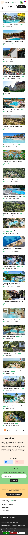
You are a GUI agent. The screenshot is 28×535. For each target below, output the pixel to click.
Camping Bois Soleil (9, 320)
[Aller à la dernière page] (23, 430)
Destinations (5, 507)
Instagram (20, 462)
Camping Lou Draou (9, 60)
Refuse (14, 533)
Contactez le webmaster (14, 494)
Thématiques (5, 510)
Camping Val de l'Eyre (9, 353)
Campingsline (10, 2)
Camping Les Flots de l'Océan (12, 196)
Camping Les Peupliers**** (11, 110)
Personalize (21, 533)
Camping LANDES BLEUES (10, 25)
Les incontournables (7, 504)
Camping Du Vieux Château (11, 213)
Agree (6, 533)
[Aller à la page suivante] (21, 430)
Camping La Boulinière (9, 266)
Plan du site (16, 522)
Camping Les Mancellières (11, 388)
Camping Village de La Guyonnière (13, 126)
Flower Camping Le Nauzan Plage (12, 405)
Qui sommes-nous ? (6, 522)
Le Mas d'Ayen (7, 93)
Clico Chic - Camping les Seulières (13, 301)
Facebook (9, 462)
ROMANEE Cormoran (9, 336)
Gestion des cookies (11, 528)
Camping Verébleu (8, 423)
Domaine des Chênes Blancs (11, 76)
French (25, 1)
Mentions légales (5, 525)
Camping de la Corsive (9, 180)
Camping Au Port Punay (10, 145)
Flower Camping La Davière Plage (13, 248)
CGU (2, 528)
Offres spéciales (6, 513)
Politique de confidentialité (18, 525)
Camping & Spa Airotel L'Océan (12, 161)
